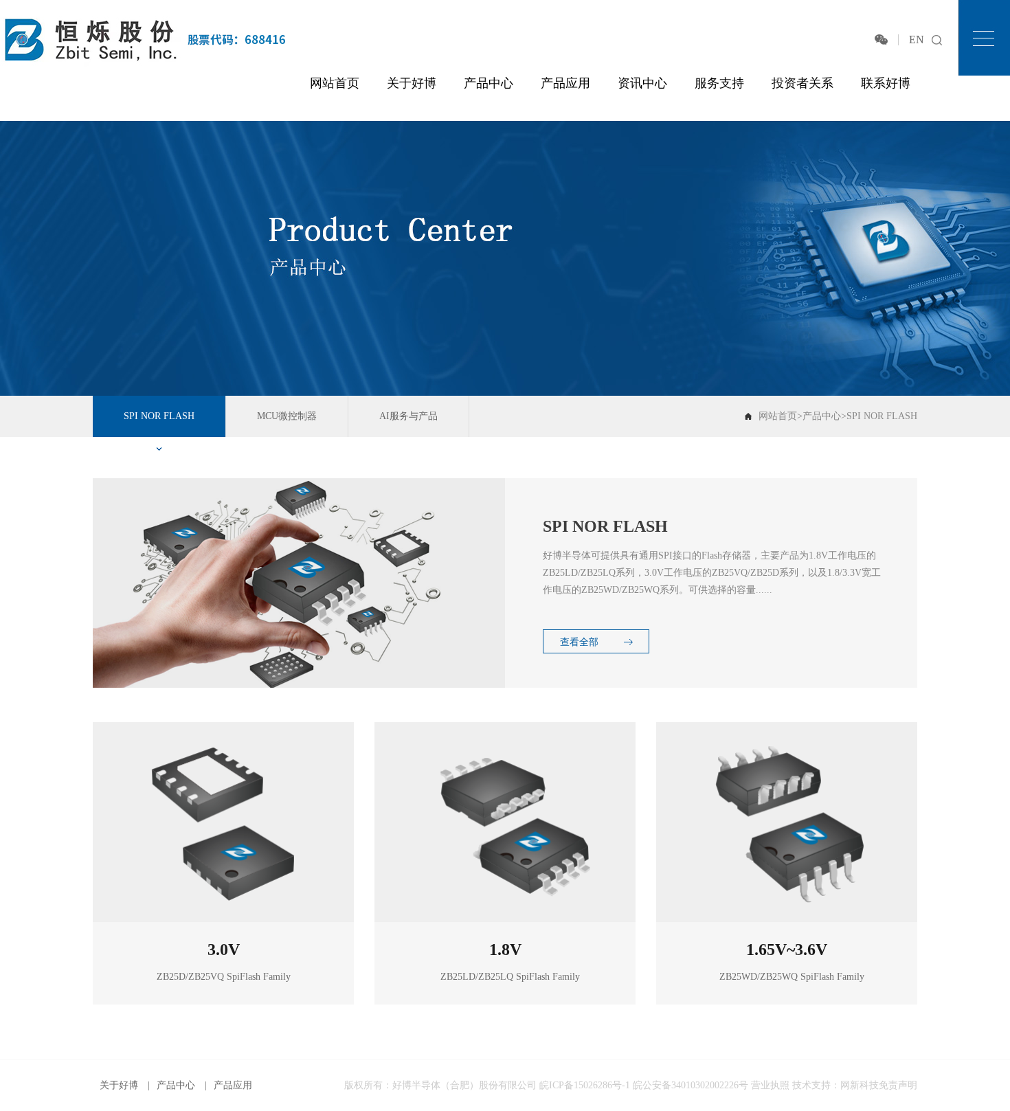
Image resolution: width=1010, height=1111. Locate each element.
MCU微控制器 (287, 416)
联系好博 (885, 83)
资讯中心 (642, 83)
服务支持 (719, 83)
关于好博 (411, 83)
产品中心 (488, 83)
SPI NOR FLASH (159, 416)
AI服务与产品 (408, 416)
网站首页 (334, 83)
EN (916, 39)
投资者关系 (802, 83)
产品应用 (565, 83)
